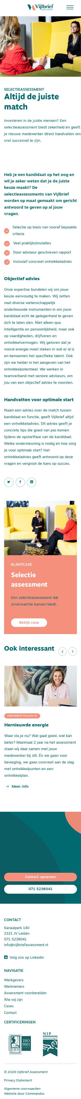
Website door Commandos (24, 1094)
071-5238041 (15, 939)
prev (62, 651)
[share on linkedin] (9, 482)
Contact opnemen (40, 877)
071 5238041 (40, 889)
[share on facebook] (20, 482)
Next (72, 651)
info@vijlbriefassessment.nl (26, 945)
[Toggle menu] (72, 7)
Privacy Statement (18, 1080)
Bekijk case (29, 623)
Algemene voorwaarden (22, 1089)
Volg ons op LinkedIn (26, 958)
